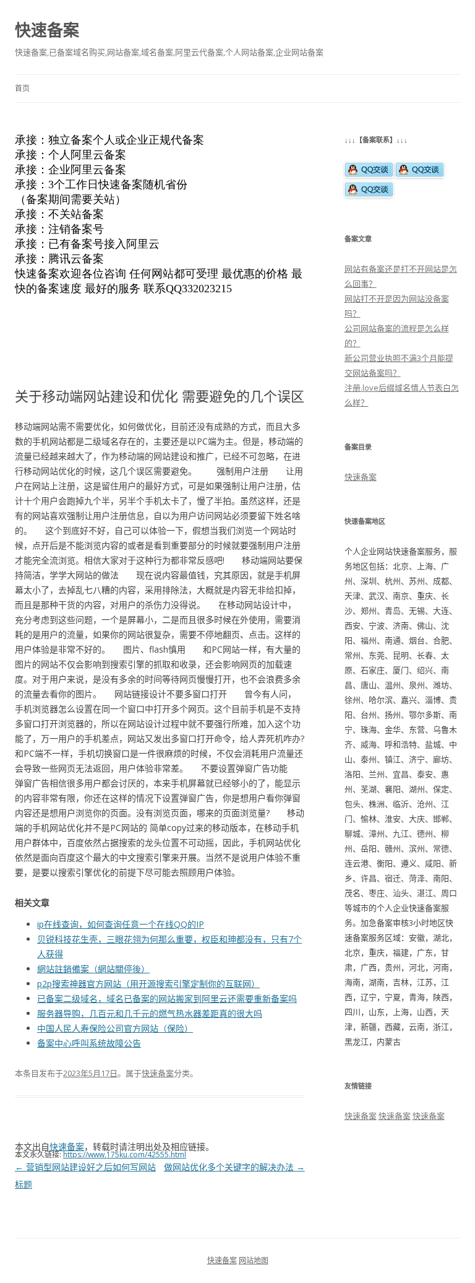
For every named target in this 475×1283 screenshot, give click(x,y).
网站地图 (253, 1260)
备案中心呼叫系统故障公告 (89, 1043)
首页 (22, 88)
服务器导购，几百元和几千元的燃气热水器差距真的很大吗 (149, 1013)
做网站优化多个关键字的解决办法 (234, 1167)
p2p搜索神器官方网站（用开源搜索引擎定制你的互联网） (148, 983)
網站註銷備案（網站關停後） (93, 969)
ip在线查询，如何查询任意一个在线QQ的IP (120, 924)
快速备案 (47, 30)
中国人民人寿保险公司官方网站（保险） (115, 1028)
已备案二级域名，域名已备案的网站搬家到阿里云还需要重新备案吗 (167, 998)
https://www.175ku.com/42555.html (124, 1154)
